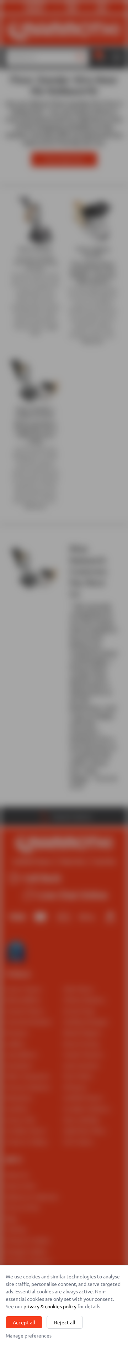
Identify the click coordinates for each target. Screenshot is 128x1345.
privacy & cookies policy (49, 1306)
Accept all (24, 1322)
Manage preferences (29, 1335)
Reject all (64, 1322)
